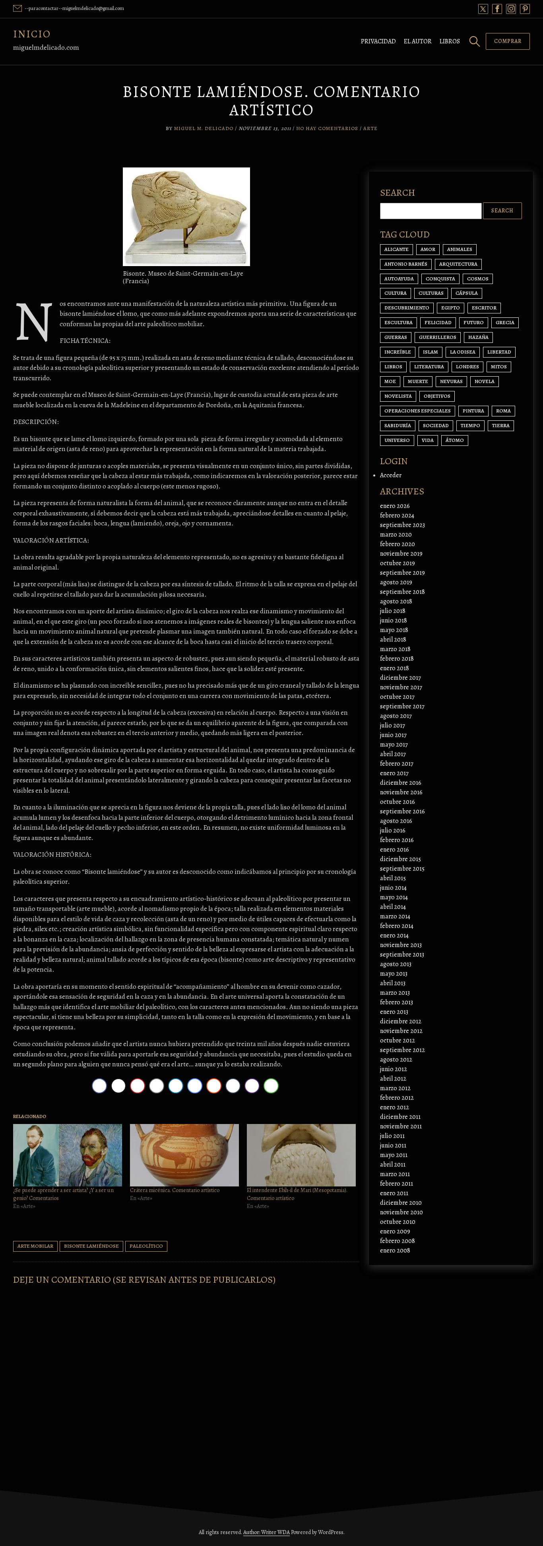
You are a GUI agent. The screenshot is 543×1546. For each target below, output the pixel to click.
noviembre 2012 (401, 1031)
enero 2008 (395, 1250)
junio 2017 (393, 735)
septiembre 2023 (402, 525)
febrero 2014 (396, 926)
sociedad (436, 425)
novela (485, 381)
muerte (418, 381)
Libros (450, 41)
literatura (429, 366)
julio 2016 (392, 830)
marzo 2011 (395, 1174)
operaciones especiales (417, 410)
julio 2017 (392, 725)
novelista (398, 396)
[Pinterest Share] (137, 1085)
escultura (398, 322)
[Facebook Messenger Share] (194, 1085)
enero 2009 (395, 1231)
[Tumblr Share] (232, 1085)
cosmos (478, 278)
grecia (505, 322)
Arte (370, 128)
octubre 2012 (397, 1040)
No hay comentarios (327, 128)
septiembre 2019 (402, 572)
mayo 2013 (393, 973)
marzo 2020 (396, 534)
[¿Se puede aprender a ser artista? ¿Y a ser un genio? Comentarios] (67, 1155)
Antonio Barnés (405, 264)
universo (397, 440)
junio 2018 (393, 620)
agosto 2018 (396, 601)
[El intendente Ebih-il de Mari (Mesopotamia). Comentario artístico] (301, 1155)
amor (428, 249)
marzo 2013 (395, 992)
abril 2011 (392, 1164)
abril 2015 (393, 878)
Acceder (390, 475)
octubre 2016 (397, 801)
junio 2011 (393, 1145)
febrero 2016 (397, 840)
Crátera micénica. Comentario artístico (174, 1190)
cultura (395, 293)
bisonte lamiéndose (91, 1246)
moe (390, 381)
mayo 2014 (394, 897)
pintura (473, 410)
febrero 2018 (397, 658)
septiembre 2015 (402, 868)
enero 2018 (394, 668)
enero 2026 (395, 506)
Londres (467, 366)
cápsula (467, 293)
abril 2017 (393, 754)
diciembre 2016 (400, 782)
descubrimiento (406, 307)
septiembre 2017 (402, 706)
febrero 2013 (396, 1002)
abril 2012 (393, 1078)
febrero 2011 (396, 1183)
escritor (484, 307)
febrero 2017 (396, 763)
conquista (440, 278)
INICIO (32, 34)
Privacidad (378, 41)
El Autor (418, 41)
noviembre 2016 (401, 792)
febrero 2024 (397, 515)
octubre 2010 (397, 1221)
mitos (499, 366)
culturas (431, 293)
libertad (499, 351)
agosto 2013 (395, 964)
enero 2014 (394, 935)
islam (430, 351)
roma (503, 410)
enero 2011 (394, 1193)
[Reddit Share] (213, 1085)
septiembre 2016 (402, 811)
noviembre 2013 (401, 945)
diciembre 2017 (400, 677)
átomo (455, 440)
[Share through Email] (156, 1085)
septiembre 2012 (402, 1050)
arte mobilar (35, 1246)
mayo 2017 (394, 744)
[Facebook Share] (99, 1085)
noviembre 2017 (401, 687)
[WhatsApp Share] (271, 1085)
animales (459, 249)
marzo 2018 (395, 649)
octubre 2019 (397, 563)
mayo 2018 (394, 630)
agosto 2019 (396, 582)
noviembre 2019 (401, 553)
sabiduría (397, 425)
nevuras (451, 381)
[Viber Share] (252, 1085)
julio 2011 (392, 1136)
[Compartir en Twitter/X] (118, 1085)
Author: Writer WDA (266, 1532)
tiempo (470, 425)
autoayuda (399, 278)
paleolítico (146, 1246)
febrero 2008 (397, 1241)
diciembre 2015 (400, 859)
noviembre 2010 (401, 1212)
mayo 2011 (393, 1155)
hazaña (478, 337)
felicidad (438, 322)
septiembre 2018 (402, 591)
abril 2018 (393, 639)
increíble (397, 351)
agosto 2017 (396, 716)
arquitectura (458, 264)
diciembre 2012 (400, 1021)
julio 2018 (392, 611)
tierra (501, 425)
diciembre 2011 (400, 1116)
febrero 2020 (397, 544)
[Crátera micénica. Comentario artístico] (184, 1155)
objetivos (437, 396)
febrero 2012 (397, 1097)
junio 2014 (393, 887)
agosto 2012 (396, 1059)
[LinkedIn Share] (175, 1085)
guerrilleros (437, 337)
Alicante (396, 249)
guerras (395, 337)
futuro (473, 322)
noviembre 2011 (401, 1126)
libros (393, 366)
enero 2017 (394, 773)
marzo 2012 (395, 1088)
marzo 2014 (395, 916)
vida (428, 440)
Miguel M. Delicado (203, 128)
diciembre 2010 (401, 1202)
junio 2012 (393, 1069)
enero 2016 (394, 849)
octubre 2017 (397, 696)
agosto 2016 (396, 821)
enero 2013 (394, 1011)
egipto (450, 307)
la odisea (462, 351)
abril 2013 (392, 983)
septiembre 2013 (402, 954)
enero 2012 (394, 1107)
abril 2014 (393, 906)
